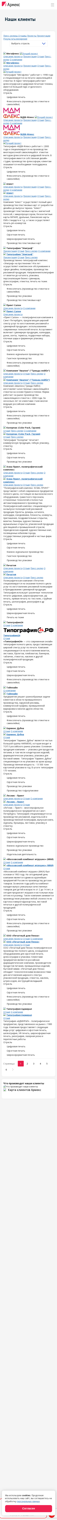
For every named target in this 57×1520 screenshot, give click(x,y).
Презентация (30, 56)
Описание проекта (12, 56)
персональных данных (28, 1501)
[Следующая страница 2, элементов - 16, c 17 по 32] (13, 1069)
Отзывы (22, 35)
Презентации (43, 35)
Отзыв (40, 56)
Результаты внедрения (15, 38)
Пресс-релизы (10, 35)
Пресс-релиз (31, 251)
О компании (16, 59)
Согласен (28, 1508)
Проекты (32, 35)
